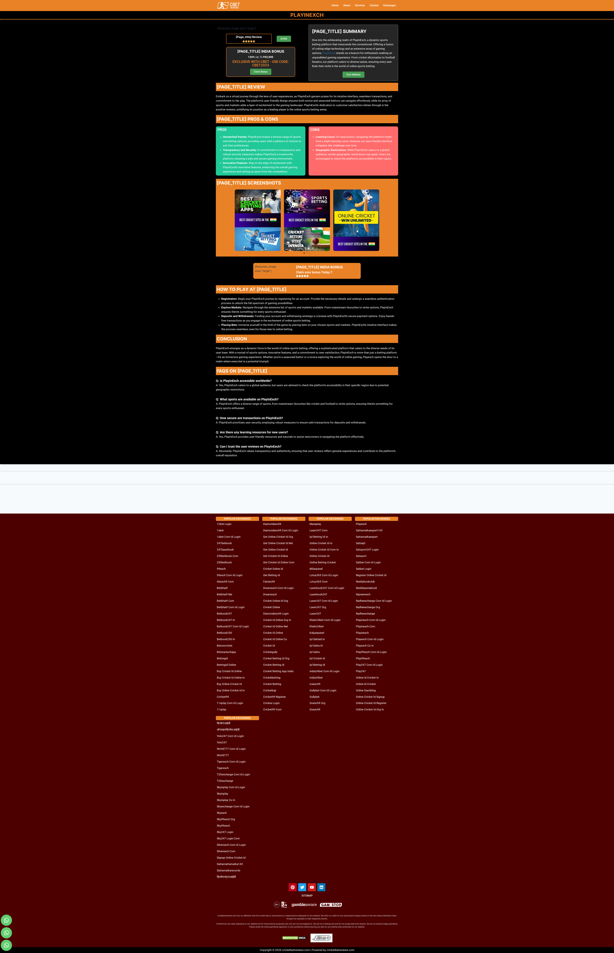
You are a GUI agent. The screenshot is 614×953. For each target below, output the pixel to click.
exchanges (389, 5)
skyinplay (222, 793)
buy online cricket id (229, 684)
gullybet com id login (323, 690)
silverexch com (226, 851)
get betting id (271, 575)
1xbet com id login (228, 536)
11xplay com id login (230, 703)
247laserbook (225, 549)
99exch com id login (229, 575)
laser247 (315, 613)
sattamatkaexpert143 (369, 530)
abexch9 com (225, 581)
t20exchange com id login (233, 774)
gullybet (314, 696)
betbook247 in (226, 620)
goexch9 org (317, 703)
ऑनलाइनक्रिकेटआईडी (228, 729)
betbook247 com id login (233, 626)
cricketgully (270, 652)
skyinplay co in (226, 800)
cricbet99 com (272, 709)
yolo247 (222, 742)
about (346, 5)
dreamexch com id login (278, 588)
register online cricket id (371, 575)
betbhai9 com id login (230, 607)
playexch (361, 524)
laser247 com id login (324, 600)
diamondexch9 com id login (280, 530)
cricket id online (273, 632)
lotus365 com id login (324, 575)
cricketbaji (269, 690)
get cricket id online (275, 556)
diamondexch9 (272, 524)
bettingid (222, 658)
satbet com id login (368, 562)
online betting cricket (323, 562)
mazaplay (315, 524)
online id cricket (366, 684)
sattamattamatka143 (230, 864)
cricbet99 (223, 696)
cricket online (271, 607)
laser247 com (318, 530)
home (335, 5)
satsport (361, 556)
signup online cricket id (231, 857)
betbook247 (224, 613)
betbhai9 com (225, 600)
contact (374, 5)
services (360, 5)
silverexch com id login (231, 844)
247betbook (224, 543)
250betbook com (227, 556)
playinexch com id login (371, 620)
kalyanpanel (317, 632)
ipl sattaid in (317, 639)
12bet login (224, 524)
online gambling (366, 690)
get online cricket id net (278, 543)
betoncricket (224, 645)
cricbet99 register (274, 696)
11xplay (221, 709)
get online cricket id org (278, 536)
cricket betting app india (278, 671)
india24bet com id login (324, 671)
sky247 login (225, 832)
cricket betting (272, 684)
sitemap (307, 895)
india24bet (316, 677)
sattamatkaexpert (367, 536)
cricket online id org (275, 600)
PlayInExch (328, 53)
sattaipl (360, 543)
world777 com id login (231, 748)
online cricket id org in (370, 709)
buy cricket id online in (231, 677)
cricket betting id (273, 664)
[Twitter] (302, 887)
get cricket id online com (278, 562)
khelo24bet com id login (325, 620)
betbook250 (224, 632)
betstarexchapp (226, 652)
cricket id (269, 645)
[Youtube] (312, 887)
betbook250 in (226, 639)
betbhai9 (222, 588)
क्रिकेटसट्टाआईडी (226, 876)
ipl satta (315, 652)
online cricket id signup (370, 696)
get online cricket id (275, 549)
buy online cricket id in (231, 690)
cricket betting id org (276, 658)
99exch (221, 568)
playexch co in (365, 645)
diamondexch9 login (276, 613)
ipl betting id (317, 664)
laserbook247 (318, 594)
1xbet (220, 530)
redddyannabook (366, 588)
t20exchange (225, 780)
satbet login (363, 568)
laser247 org (318, 607)
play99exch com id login (371, 652)
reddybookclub (365, 581)
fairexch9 (269, 581)
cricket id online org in (277, 620)
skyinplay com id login (231, 787)
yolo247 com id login (230, 736)
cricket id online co (275, 639)
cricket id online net (275, 626)
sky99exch (223, 825)
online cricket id (319, 556)
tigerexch (223, 768)
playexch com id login (369, 639)
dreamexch (270, 594)
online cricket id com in (324, 549)
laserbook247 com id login (327, 588)
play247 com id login (369, 664)
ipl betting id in (319, 536)
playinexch (362, 632)
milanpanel (316, 568)
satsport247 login (367, 549)
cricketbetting (271, 677)
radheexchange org (368, 607)
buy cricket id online (229, 671)
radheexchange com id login (374, 600)
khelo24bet (317, 626)
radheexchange (365, 613)
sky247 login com (228, 838)
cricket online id (273, 568)
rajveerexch (363, 594)
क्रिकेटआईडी (223, 723)
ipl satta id (316, 645)
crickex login (271, 703)
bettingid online (226, 664)
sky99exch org (226, 819)
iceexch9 (315, 684)
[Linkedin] (321, 887)
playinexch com (365, 626)
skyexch (222, 812)
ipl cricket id (317, 658)
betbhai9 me (224, 594)
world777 (223, 755)
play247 (361, 671)
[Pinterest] (293, 887)
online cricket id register (371, 703)
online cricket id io (321, 543)
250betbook (224, 562)
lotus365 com (319, 581)
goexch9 (315, 709)
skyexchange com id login (233, 806)
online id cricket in (367, 677)
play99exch (363, 658)
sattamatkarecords (228, 870)
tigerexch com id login (231, 761)
